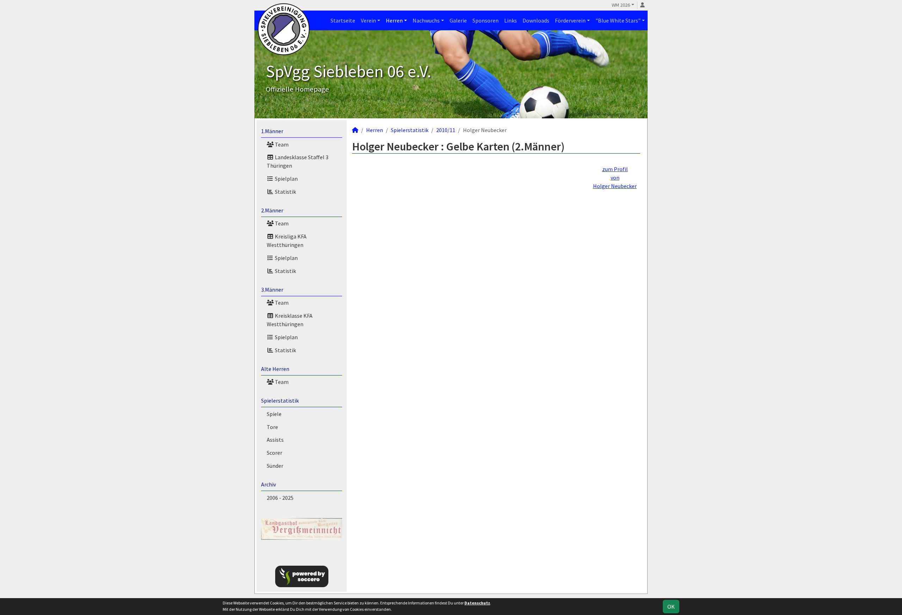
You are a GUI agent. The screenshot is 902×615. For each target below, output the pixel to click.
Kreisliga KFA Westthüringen (287, 240)
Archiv (268, 484)
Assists (275, 439)
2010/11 (445, 129)
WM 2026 (621, 5)
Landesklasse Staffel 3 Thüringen (297, 161)
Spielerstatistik (280, 400)
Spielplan (286, 178)
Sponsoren (485, 20)
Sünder (275, 465)
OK (671, 606)
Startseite (342, 20)
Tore (272, 426)
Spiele (274, 413)
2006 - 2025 (280, 497)
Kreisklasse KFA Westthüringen (290, 320)
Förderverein (570, 20)
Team (281, 144)
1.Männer (272, 131)
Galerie (458, 20)
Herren (394, 20)
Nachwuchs (426, 20)
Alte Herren (275, 368)
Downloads (536, 20)
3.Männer (272, 289)
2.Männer (272, 210)
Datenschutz (477, 602)
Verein (368, 20)
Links (510, 20)
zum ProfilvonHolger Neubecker (615, 178)
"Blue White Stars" (618, 20)
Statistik (285, 191)
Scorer (274, 452)
